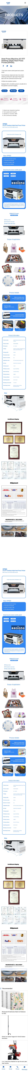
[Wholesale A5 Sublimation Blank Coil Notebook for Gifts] (12, 1000)
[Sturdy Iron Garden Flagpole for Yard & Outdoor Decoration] (12, 1025)
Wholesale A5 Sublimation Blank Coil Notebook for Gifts (13, 1012)
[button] (4, 91)
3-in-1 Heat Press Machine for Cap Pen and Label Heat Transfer (14, 1062)
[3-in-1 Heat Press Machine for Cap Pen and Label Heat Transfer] (12, 1050)
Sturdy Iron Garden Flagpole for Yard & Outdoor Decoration (13, 1037)
